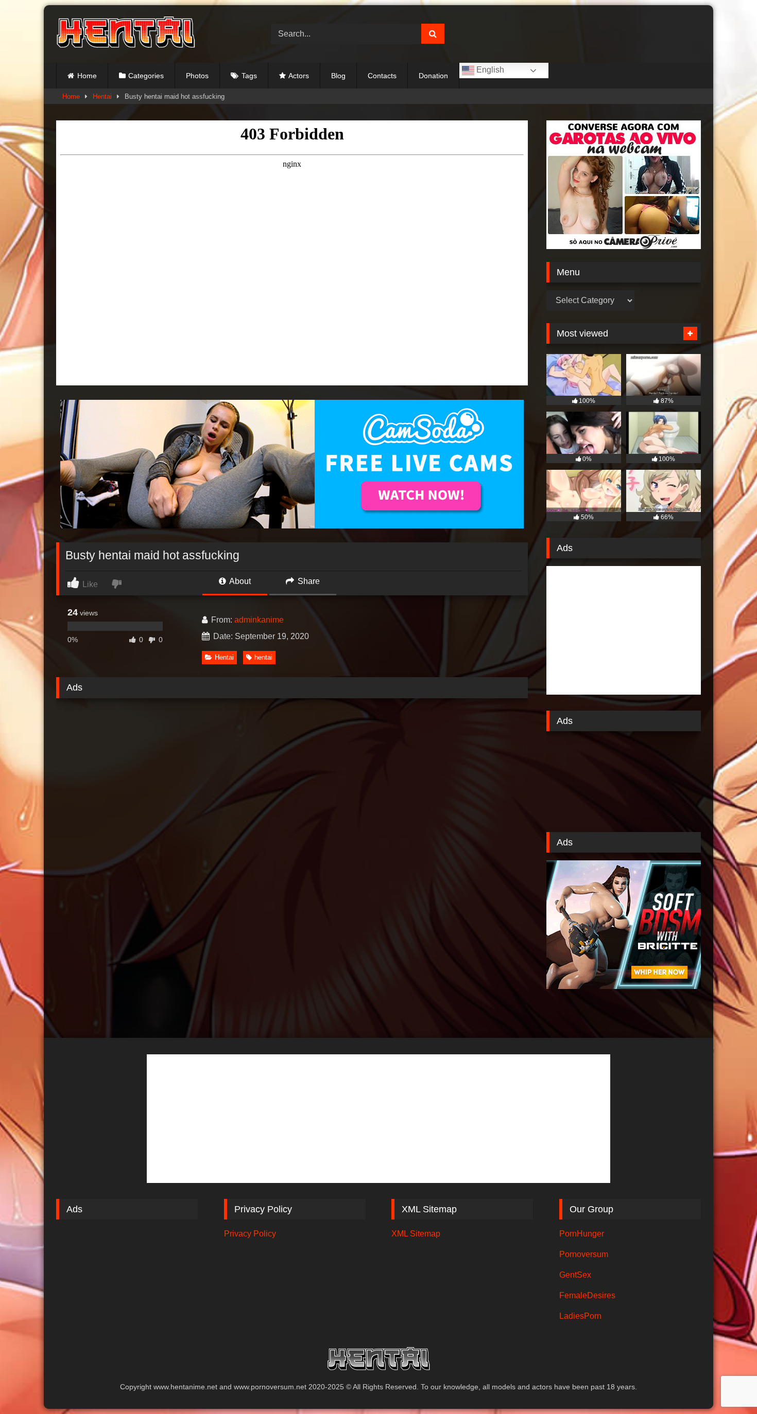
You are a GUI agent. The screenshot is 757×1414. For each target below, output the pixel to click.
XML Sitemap (415, 1233)
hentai (263, 657)
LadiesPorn (580, 1316)
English (489, 69)
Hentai (102, 96)
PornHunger (581, 1233)
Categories (146, 76)
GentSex (575, 1274)
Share (308, 581)
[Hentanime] (125, 33)
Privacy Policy (250, 1233)
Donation (433, 76)
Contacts (382, 76)
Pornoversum (583, 1254)
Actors (298, 76)
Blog (338, 76)
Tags (249, 76)
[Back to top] (725, 1383)
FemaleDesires (587, 1295)
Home (87, 76)
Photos (197, 76)
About (239, 581)
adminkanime (259, 619)
